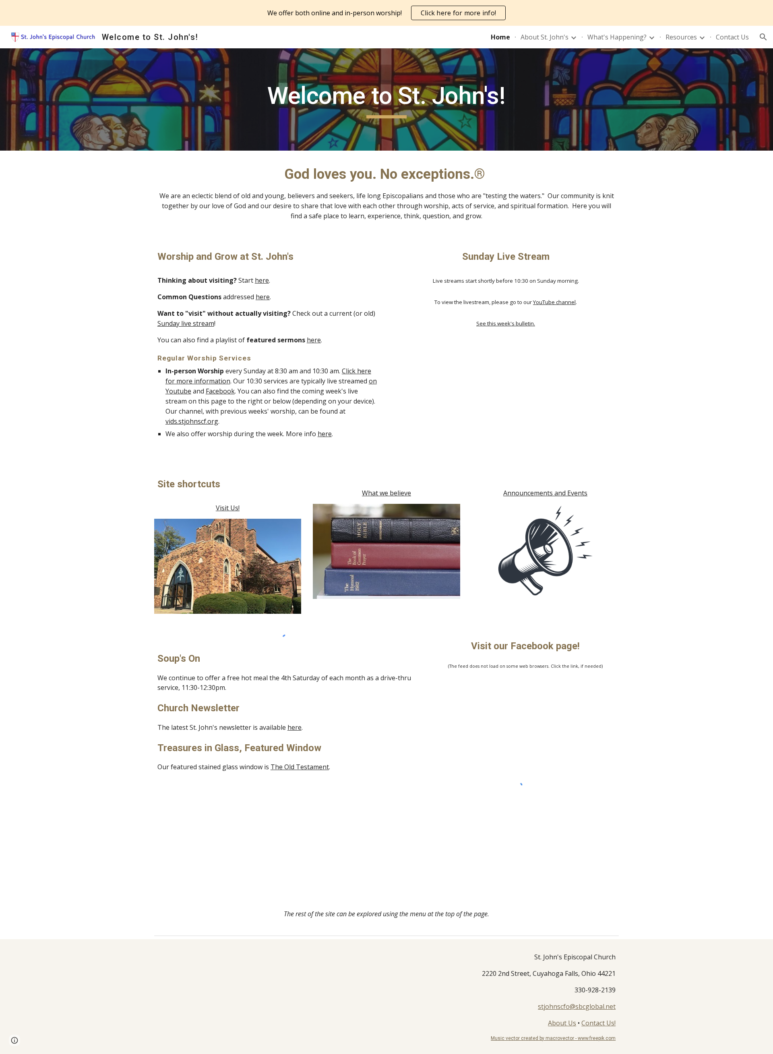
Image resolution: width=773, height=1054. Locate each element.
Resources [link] (681, 37)
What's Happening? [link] (617, 37)
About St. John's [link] (544, 37)
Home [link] (500, 37)
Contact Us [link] (732, 37)
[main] (386, 99)
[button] (763, 37)
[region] (386, 13)
